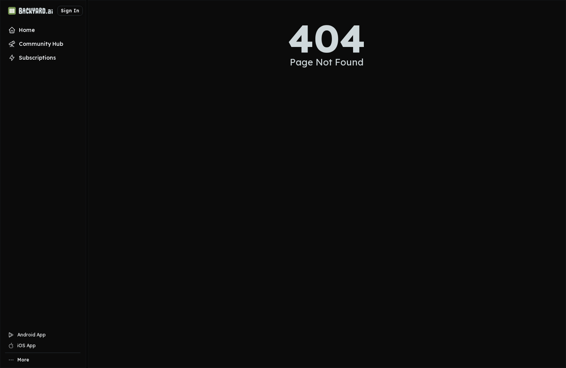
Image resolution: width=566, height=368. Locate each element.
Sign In (70, 10)
